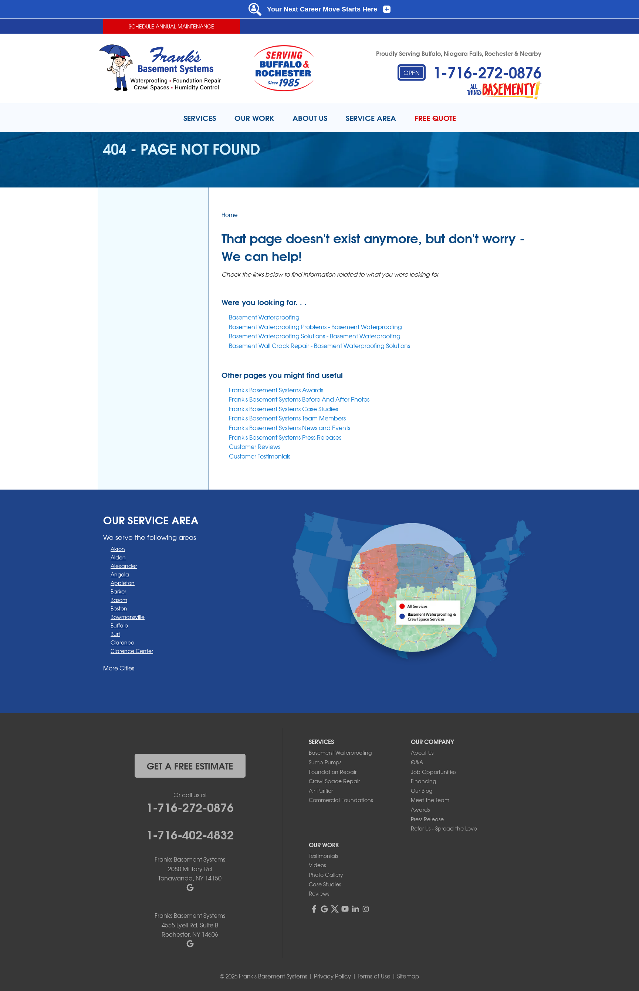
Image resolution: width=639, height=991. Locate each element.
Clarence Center (132, 651)
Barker (118, 591)
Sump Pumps (325, 762)
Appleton (123, 582)
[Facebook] (314, 908)
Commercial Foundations (341, 800)
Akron (118, 548)
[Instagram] (365, 908)
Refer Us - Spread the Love (444, 828)
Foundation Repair (332, 771)
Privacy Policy (332, 976)
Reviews (319, 893)
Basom (119, 599)
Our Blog (421, 790)
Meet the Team (430, 800)
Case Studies (325, 884)
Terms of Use (374, 976)
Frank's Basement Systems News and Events (289, 427)
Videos (317, 865)
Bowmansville (128, 616)
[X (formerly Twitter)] (334, 908)
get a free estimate (190, 765)
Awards (420, 809)
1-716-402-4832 (190, 834)
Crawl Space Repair (334, 781)
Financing (423, 781)
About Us (422, 752)
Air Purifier (321, 790)
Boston (119, 608)
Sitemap (408, 976)
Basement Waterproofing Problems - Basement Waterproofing (315, 326)
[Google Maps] (324, 908)
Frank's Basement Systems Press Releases (285, 437)
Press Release (427, 819)
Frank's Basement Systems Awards (276, 389)
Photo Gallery (326, 874)
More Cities (118, 667)
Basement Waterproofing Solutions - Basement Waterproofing (314, 335)
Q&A (417, 762)
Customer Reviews (254, 446)
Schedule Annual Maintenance (171, 26)
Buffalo (119, 625)
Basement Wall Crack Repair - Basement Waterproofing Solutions (319, 345)
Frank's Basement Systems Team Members (287, 417)
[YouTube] (345, 908)
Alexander (124, 565)
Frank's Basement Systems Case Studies (283, 408)
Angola (120, 574)
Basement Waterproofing (264, 316)
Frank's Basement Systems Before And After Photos (299, 399)
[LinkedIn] (355, 908)
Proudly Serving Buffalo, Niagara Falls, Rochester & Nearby (458, 53)
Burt (115, 633)
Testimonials (323, 855)
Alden (118, 557)
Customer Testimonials (259, 455)
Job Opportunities (433, 771)
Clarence (122, 642)
